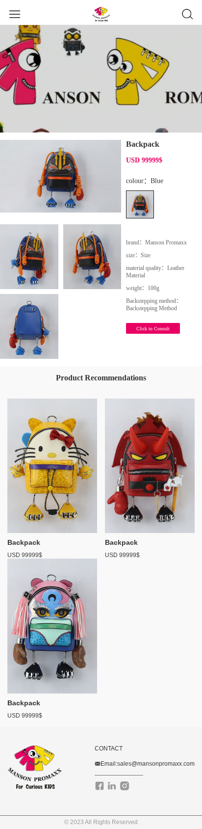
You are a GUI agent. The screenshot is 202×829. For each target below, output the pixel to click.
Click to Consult (153, 328)
